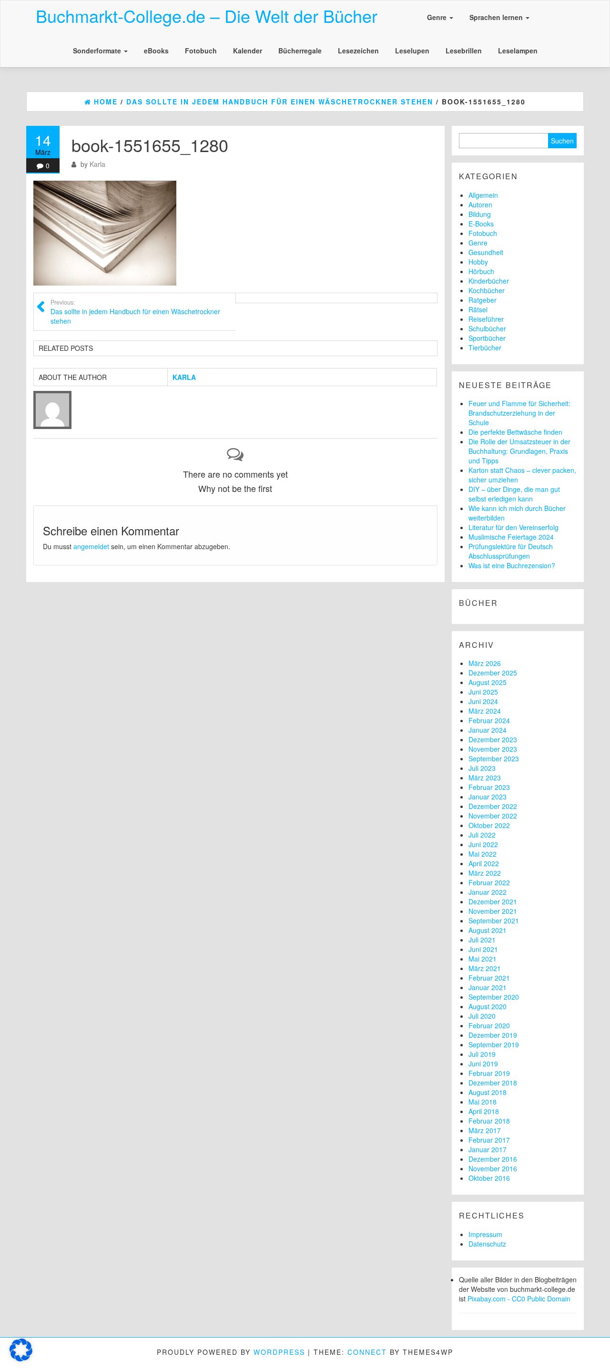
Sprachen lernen (497, 17)
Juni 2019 (483, 1063)
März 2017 (484, 1130)
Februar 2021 (489, 977)
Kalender (247, 50)
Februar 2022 (489, 882)
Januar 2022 (487, 892)
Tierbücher (484, 347)
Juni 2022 (483, 844)
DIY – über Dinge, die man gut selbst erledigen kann (514, 493)
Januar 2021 (487, 987)
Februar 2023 (489, 787)
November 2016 (492, 1168)
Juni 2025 (483, 691)
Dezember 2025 (492, 672)
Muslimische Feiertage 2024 (511, 537)
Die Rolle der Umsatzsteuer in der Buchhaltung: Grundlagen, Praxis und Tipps (519, 451)
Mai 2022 (482, 854)
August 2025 (487, 682)
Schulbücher (487, 328)
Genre (437, 17)
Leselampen (518, 50)
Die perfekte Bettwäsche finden (515, 432)
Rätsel (478, 309)
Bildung (479, 214)
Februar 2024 (489, 720)
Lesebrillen (464, 50)
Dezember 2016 (492, 1159)
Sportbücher (487, 338)
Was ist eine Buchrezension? (511, 565)
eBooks (156, 50)
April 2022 (483, 863)
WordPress (279, 1352)
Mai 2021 (482, 958)
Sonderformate (98, 50)
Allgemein (483, 195)
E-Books (481, 223)
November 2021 (492, 911)
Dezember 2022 (492, 806)
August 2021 (487, 930)
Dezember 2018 (492, 1082)
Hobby (478, 261)
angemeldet (91, 546)
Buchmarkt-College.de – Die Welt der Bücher (206, 15)
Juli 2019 (482, 1054)
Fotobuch (201, 50)
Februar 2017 (489, 1140)
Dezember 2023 (492, 739)
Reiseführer (486, 319)
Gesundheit (485, 252)
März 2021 (484, 968)
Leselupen (412, 50)
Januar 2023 (487, 796)
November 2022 (492, 815)
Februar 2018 (489, 1120)
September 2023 (493, 758)
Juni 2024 (483, 701)
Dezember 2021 (492, 901)
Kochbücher (486, 290)
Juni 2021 (483, 949)
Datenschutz (487, 1243)
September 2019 (493, 1044)
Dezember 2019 (492, 1035)
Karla (97, 164)
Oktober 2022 (489, 825)
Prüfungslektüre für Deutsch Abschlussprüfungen (510, 551)
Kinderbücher (488, 281)
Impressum (485, 1234)
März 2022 (484, 873)
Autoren (480, 204)
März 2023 (484, 777)
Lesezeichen (358, 50)
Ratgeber (482, 300)
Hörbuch (481, 271)
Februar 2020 (489, 1025)
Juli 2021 (482, 939)
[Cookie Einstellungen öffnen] (21, 1358)
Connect (367, 1352)
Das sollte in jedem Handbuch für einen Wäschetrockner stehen (135, 312)
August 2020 (487, 1006)
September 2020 (493, 997)
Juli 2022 (482, 834)
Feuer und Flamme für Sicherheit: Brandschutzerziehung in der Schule (519, 413)
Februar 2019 (489, 1073)
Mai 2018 (482, 1101)
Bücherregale (300, 50)
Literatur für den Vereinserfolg (513, 527)
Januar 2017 (487, 1149)
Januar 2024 (487, 730)
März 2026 (484, 663)
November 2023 (492, 749)
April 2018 (483, 1111)
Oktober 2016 (489, 1178)
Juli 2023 (482, 768)
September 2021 (493, 920)
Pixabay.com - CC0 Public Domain (519, 1298)
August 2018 (487, 1092)
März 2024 (484, 711)
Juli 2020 (482, 1016)
